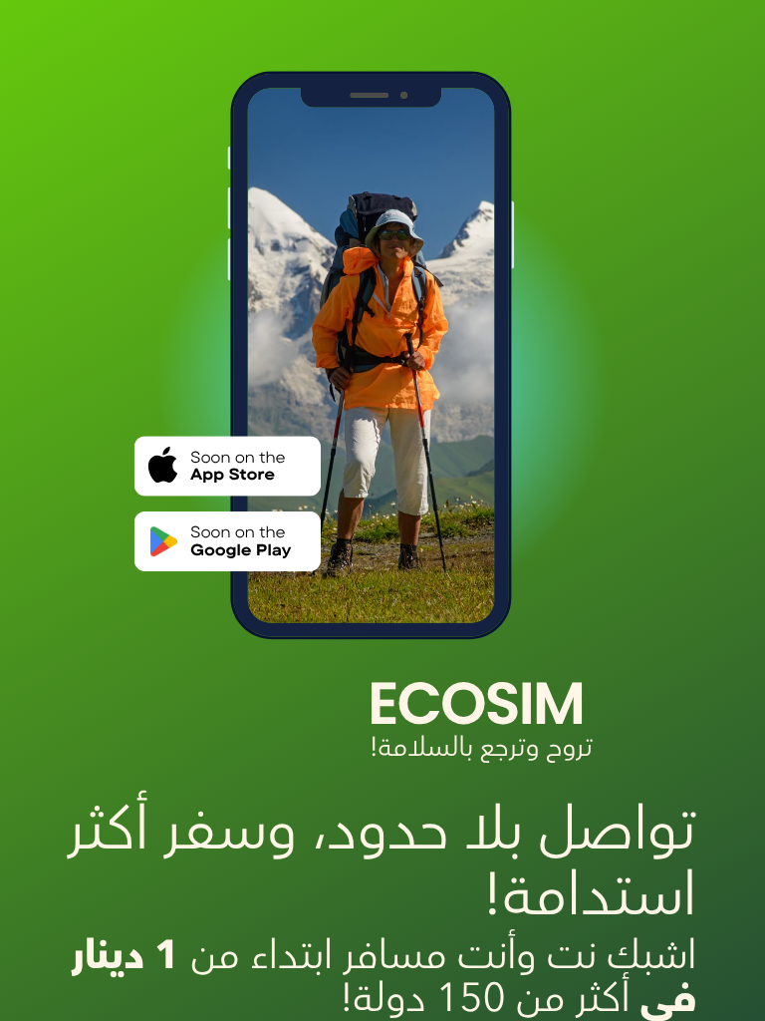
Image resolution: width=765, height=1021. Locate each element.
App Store (232, 475)
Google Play (240, 549)
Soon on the (237, 531)
